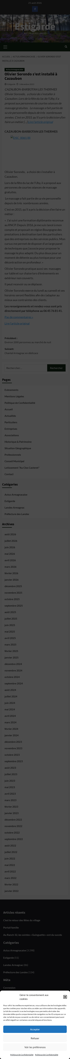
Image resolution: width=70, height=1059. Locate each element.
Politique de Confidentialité (21, 1054)
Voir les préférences (35, 1047)
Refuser (35, 1038)
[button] (65, 997)
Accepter (35, 1029)
